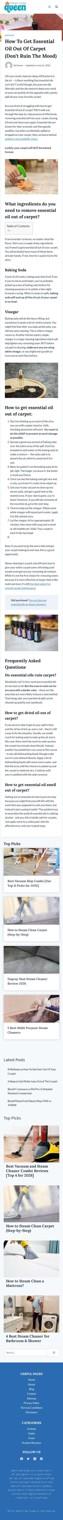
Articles (9, 35)
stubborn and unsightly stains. (21, 139)
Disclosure (31, 1412)
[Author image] (9, 65)
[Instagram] (35, 1458)
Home (31, 1379)
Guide (31, 1433)
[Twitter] (28, 1458)
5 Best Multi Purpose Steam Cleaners (27, 1030)
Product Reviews (31, 1442)
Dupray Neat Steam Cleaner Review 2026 (27, 981)
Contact (31, 1393)
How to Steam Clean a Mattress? (25, 1283)
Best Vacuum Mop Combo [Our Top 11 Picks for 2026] (29, 883)
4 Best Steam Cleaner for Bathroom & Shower (28, 1338)
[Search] (54, 1352)
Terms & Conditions (31, 1407)
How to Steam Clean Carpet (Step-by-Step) (27, 932)
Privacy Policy (31, 1403)
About (31, 1384)
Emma (20, 65)
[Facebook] (21, 1458)
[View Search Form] (56, 7)
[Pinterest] (41, 1458)
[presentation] (31, 862)
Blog (31, 1389)
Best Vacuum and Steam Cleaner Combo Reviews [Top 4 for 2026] (27, 1171)
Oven (31, 1438)
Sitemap (31, 1398)
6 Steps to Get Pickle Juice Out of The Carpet (32, 1081)
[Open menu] (49, 6)
